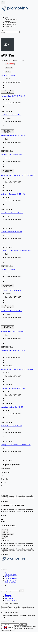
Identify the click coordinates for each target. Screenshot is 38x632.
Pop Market (5, 532)
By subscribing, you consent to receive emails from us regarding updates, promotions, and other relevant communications (18, 628)
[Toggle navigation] (1, 14)
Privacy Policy (9, 598)
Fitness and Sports (11, 19)
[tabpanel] (19, 170)
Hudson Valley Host (7, 534)
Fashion (7, 21)
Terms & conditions (11, 600)
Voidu (3, 538)
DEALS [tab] (8, 72)
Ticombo (4, 530)
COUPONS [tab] (9, 68)
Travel (7, 17)
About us (8, 595)
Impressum (8, 596)
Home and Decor (10, 24)
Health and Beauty (11, 22)
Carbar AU (5, 536)
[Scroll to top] (3, 2)
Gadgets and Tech (10, 26)
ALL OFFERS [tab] (10, 64)
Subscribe (24, 624)
